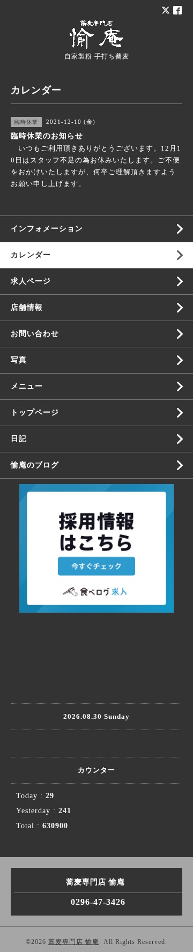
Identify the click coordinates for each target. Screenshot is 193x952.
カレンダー (31, 255)
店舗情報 (27, 307)
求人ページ (31, 281)
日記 (19, 439)
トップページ (35, 412)
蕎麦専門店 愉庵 (73, 942)
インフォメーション (47, 229)
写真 (19, 360)
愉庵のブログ (35, 465)
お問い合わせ (35, 334)
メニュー (27, 386)
